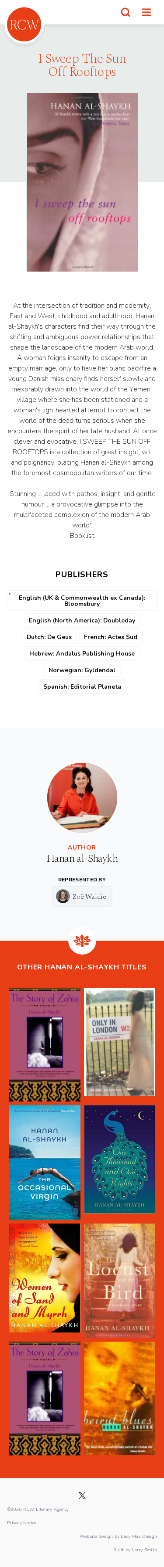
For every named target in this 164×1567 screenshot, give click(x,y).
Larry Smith (144, 1549)
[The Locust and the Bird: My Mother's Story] (119, 1281)
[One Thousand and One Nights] (119, 1162)
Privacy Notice (22, 1522)
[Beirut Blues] (119, 1398)
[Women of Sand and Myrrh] (44, 1281)
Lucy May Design (139, 1536)
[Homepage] (24, 24)
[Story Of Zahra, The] (44, 1398)
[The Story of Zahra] (44, 1044)
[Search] (125, 12)
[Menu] (146, 12)
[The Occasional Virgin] (44, 1162)
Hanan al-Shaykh (82, 859)
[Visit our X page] (82, 1495)
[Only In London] (119, 1044)
